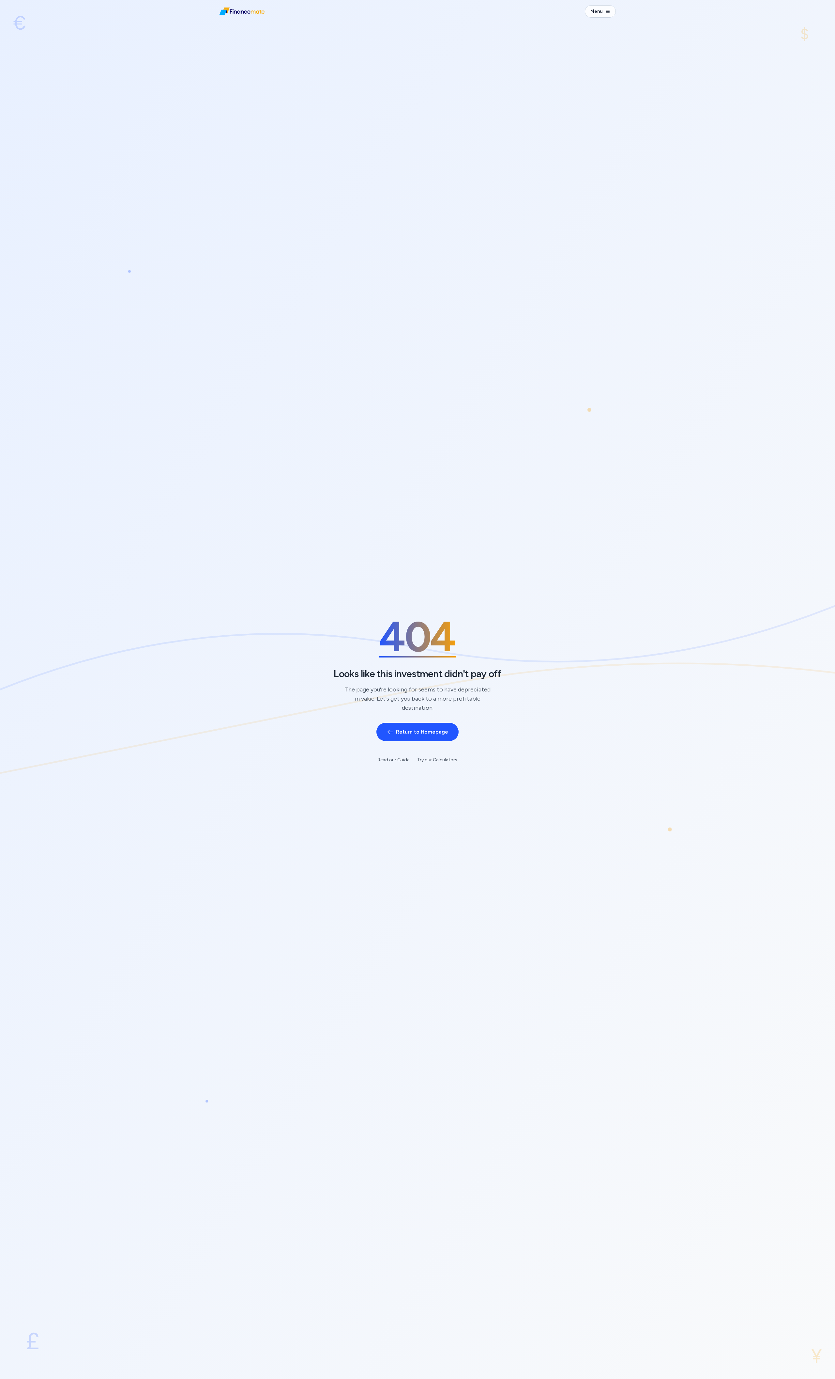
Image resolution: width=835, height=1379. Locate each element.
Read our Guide (393, 760)
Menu (596, 11)
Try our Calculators (437, 760)
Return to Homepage (422, 732)
